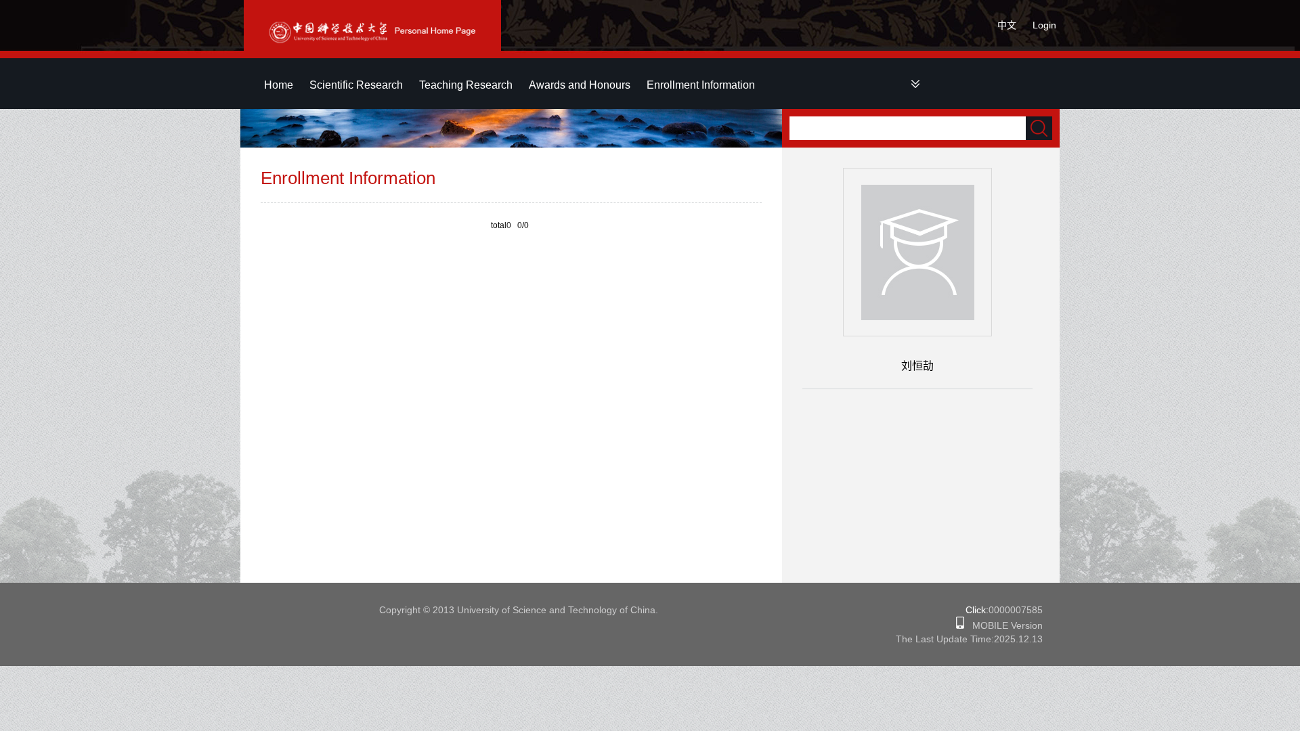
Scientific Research (356, 85)
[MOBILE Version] (960, 625)
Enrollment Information (701, 85)
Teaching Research (466, 85)
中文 (1006, 25)
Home (278, 85)
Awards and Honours (579, 85)
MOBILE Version (1003, 625)
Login (1044, 25)
